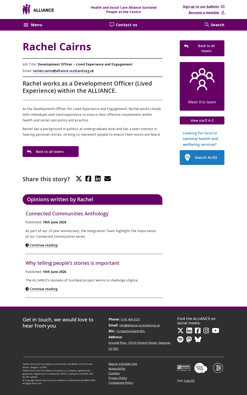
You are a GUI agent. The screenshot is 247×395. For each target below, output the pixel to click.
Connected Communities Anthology (67, 214)
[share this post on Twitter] (79, 178)
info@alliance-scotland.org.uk (139, 325)
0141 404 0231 (130, 319)
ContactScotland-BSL (131, 331)
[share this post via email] (107, 178)
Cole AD (189, 381)
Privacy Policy (117, 378)
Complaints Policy (120, 383)
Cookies (114, 373)
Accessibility (116, 369)
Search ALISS (206, 157)
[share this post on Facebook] (88, 178)
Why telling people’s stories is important (72, 263)
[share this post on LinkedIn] (98, 178)
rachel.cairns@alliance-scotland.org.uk (63, 71)
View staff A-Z (202, 120)
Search (217, 24)
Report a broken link (122, 364)
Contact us (126, 24)
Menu (36, 24)
